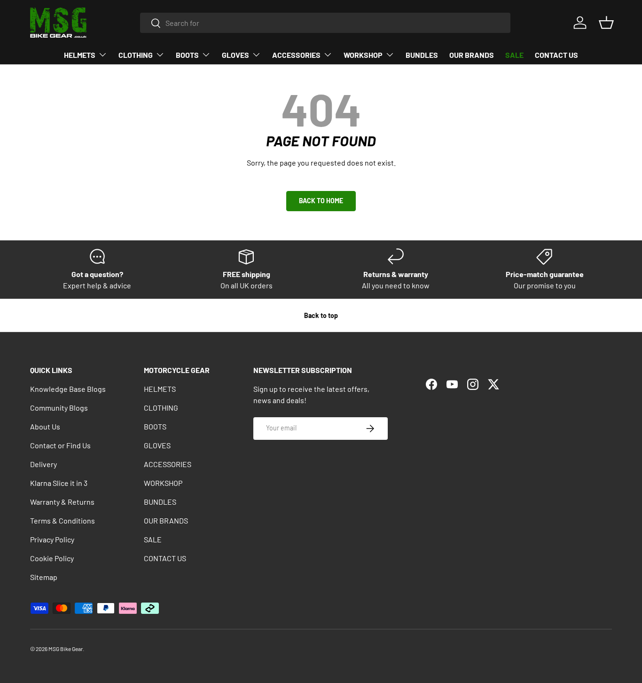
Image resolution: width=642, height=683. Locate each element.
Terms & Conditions (62, 520)
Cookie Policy (52, 558)
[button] (606, 22)
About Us (45, 426)
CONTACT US (556, 54)
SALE (514, 54)
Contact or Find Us (60, 445)
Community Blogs (59, 407)
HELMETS (79, 54)
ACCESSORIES (296, 54)
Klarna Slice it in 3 (58, 482)
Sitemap (43, 576)
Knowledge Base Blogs (68, 388)
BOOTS (187, 54)
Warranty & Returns (62, 501)
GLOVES (235, 54)
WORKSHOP (363, 54)
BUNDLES (422, 54)
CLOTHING (135, 54)
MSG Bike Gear (65, 648)
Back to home (321, 201)
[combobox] (325, 23)
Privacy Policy (52, 539)
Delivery (43, 464)
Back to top (321, 315)
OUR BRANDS (471, 54)
